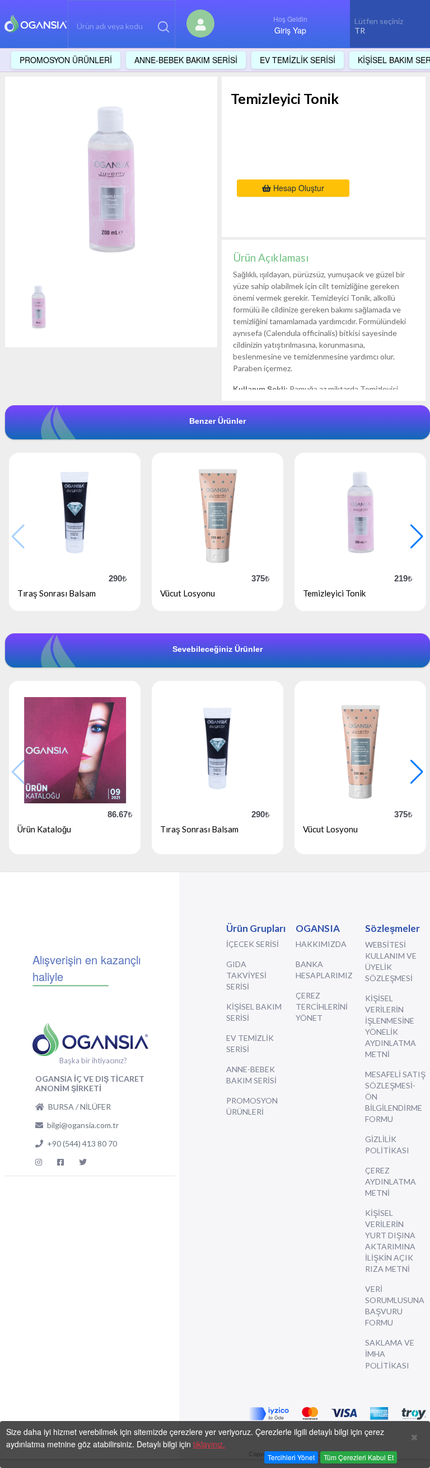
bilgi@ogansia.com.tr (83, 1125)
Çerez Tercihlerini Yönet (322, 1006)
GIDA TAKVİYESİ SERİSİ (246, 975)
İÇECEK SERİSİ (252, 944)
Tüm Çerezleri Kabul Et (359, 1457)
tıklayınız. (209, 1444)
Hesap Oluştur (297, 187)
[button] (416, 536)
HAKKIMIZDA (321, 944)
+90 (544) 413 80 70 (82, 1143)
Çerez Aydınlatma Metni (390, 1181)
